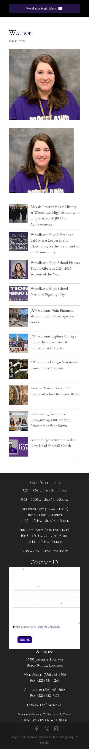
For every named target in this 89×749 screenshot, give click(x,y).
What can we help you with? (37, 604)
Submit (25, 639)
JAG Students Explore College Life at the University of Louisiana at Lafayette (53, 342)
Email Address (26, 587)
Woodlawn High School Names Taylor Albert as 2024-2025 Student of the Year (55, 268)
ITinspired (30, 737)
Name (18, 570)
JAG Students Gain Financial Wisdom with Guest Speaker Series (52, 316)
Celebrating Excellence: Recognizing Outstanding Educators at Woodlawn (50, 420)
